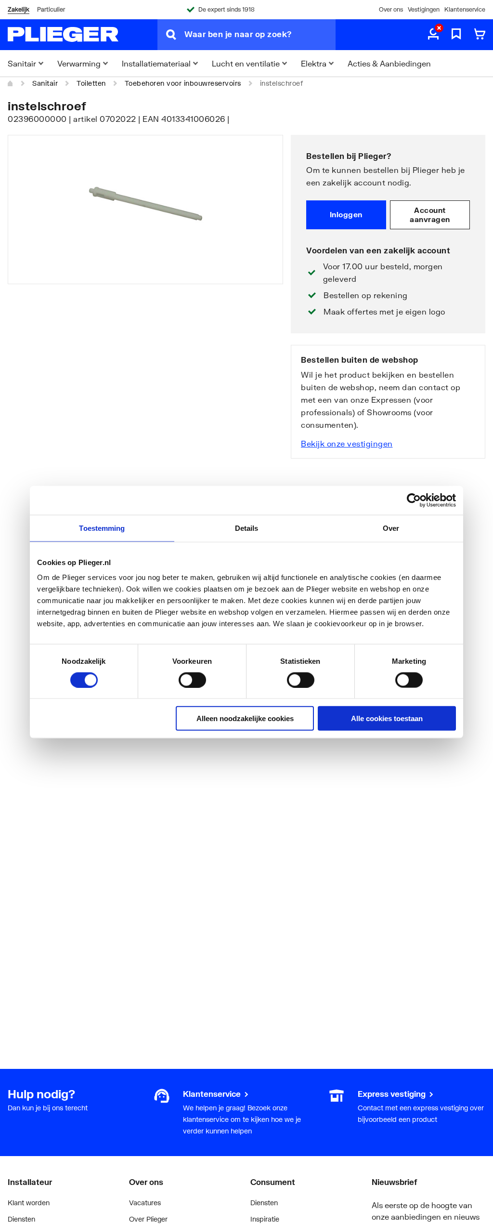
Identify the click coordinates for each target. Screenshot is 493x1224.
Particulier (51, 9)
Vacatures (145, 1202)
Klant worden (29, 1202)
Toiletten (91, 83)
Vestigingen (424, 9)
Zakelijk (18, 9)
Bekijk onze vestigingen (347, 443)
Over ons (391, 9)
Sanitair (45, 83)
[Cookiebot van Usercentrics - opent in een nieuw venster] (414, 500)
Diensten (21, 1219)
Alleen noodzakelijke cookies (245, 718)
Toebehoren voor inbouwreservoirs (183, 83)
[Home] (10, 83)
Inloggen (346, 214)
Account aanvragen (430, 215)
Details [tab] (247, 528)
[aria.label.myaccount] (433, 34)
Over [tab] (391, 528)
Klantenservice (464, 9)
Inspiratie (264, 1219)
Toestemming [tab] (102, 528)
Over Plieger (148, 1219)
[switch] (192, 679)
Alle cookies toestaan (387, 718)
